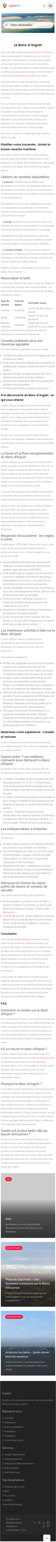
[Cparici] (11, 6)
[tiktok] (43, 1526)
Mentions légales (14, 1522)
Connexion (44, 6)
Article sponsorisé (13, 1459)
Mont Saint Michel (13, 1504)
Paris (6, 1491)
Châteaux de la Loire (14, 1486)
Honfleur (8, 1500)
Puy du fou (9, 1495)
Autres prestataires (13, 1427)
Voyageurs (9, 1436)
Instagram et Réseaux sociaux (19, 1463)
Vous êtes (9, 1418)
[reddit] (48, 1526)
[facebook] (48, 1523)
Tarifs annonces (12, 1472)
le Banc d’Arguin (22, 939)
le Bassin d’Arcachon (42, 52)
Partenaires (9, 1431)
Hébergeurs (10, 1422)
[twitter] (43, 1523)
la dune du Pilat (46, 1058)
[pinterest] (39, 1523)
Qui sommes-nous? (14, 1440)
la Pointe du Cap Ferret (24, 76)
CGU (23, 1530)
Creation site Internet (14, 1454)
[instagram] (34, 1523)
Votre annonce (11, 1468)
